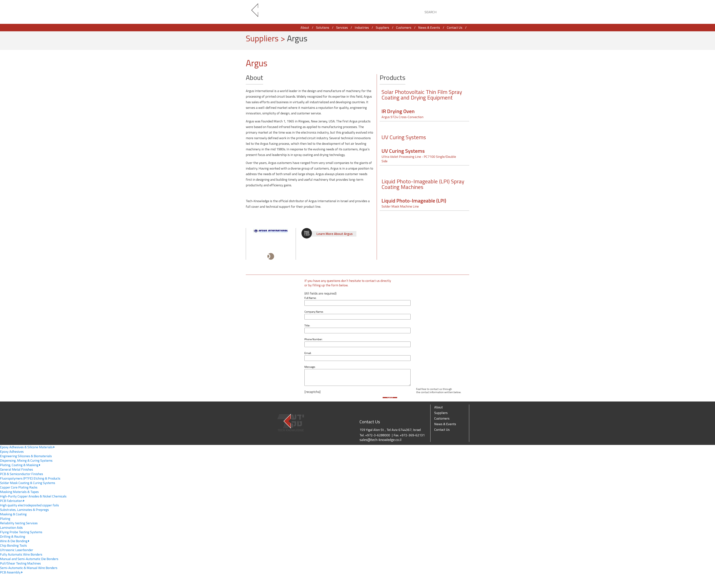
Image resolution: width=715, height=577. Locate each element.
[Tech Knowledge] (258, 12)
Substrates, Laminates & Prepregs (24, 509)
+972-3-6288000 (377, 435)
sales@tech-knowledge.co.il (380, 439)
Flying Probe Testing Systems (21, 532)
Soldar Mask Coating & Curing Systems (27, 482)
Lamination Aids (11, 527)
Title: (307, 325)
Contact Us (454, 27)
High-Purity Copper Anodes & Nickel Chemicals (33, 496)
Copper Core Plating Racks (18, 487)
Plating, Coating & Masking (19, 464)
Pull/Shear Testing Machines (20, 563)
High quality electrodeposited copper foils (29, 505)
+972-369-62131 (412, 435)
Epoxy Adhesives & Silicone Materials (26, 447)
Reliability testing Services (19, 523)
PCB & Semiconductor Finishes (21, 473)
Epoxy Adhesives (12, 451)
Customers (403, 27)
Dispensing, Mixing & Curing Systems (26, 460)
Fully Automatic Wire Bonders (21, 554)
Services (342, 27)
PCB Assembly (10, 572)
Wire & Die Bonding (14, 540)
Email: (307, 353)
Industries (362, 27)
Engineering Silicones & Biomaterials (26, 456)
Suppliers (382, 27)
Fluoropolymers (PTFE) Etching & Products (30, 478)
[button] (462, 11)
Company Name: (313, 312)
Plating (5, 518)
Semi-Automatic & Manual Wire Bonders (28, 567)
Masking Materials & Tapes (19, 491)
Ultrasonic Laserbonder (16, 549)
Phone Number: (313, 339)
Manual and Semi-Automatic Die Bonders (29, 558)
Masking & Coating (13, 514)
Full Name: (310, 298)
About (305, 27)
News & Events (429, 27)
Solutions (322, 27)
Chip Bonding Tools (13, 545)
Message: (309, 367)
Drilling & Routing (12, 536)
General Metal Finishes (16, 469)
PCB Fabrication (11, 500)
